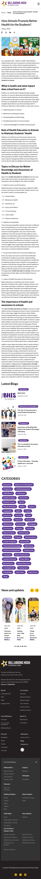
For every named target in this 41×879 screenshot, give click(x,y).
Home (3, 12)
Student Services (9, 559)
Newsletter (4, 737)
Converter (4, 750)
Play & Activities (9, 506)
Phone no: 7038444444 (8, 684)
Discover (4, 734)
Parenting (7, 537)
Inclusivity (30, 520)
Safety (18, 511)
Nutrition (7, 520)
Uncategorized (8, 568)
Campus (19, 528)
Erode (5, 817)
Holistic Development (11, 550)
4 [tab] (22, 646)
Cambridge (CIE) (6, 693)
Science (32, 506)
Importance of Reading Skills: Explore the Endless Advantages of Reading (28, 429)
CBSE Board (7, 493)
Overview (23, 693)
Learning (18, 515)
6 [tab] (25, 646)
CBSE (2, 700)
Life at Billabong (6, 716)
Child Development (23, 489)
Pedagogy (32, 524)
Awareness (23, 498)
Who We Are (24, 719)
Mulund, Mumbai (25, 697)
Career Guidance (9, 542)
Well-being (29, 546)
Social (28, 515)
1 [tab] (15, 646)
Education (23, 389)
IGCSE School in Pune (28, 843)
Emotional (7, 515)
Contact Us (24, 744)
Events (3, 740)
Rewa (5, 809)
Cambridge (7, 572)
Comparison (23, 568)
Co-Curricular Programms (5, 723)
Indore (6, 803)
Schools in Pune (27, 834)
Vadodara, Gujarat (25, 710)
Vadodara (25, 771)
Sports (21, 502)
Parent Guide (24, 533)
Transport (7, 555)
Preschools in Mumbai (10, 837)
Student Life (28, 550)
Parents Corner (9, 502)
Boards (3, 690)
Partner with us (25, 737)
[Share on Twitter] (6, 32)
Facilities (30, 528)
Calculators (4, 747)
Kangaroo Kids (5, 703)
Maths (22, 506)
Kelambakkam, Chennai (11, 820)
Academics (24, 423)
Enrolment (20, 524)
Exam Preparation (22, 555)
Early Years (20, 572)
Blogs (9, 12)
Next (37, 590)
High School (32, 572)
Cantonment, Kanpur (28, 798)
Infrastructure (30, 537)
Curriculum (7, 528)
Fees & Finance (8, 533)
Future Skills (24, 542)
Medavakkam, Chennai (10, 822)
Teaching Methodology (11, 546)
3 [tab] (19, 646)
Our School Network (10, 762)
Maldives (25, 817)
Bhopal (6, 798)
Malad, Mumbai (24, 700)
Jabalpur (6, 806)
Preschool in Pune (27, 837)
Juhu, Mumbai (24, 703)
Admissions (7, 524)
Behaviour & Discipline (28, 406)
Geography (7, 511)
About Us (23, 716)
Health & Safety (9, 498)
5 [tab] (24, 646)
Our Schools (24, 690)
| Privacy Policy (34, 867)
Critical (28, 511)
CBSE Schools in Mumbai (11, 840)
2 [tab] (16, 646)
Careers (3, 744)
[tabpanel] (7, 619)
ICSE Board (21, 493)
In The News (23, 723)
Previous (32, 590)
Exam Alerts (24, 559)
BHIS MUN (21, 393)
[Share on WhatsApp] (14, 32)
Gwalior (6, 800)
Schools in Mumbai (9, 834)
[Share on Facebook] (1, 32)
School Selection (23, 563)
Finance (18, 537)
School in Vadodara (9, 849)
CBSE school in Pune (28, 840)
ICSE (2, 697)
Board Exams (8, 563)
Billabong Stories (6, 728)
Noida (24, 800)
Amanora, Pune (24, 707)
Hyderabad (25, 779)
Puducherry (7, 825)
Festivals (18, 520)
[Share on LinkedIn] (10, 32)
